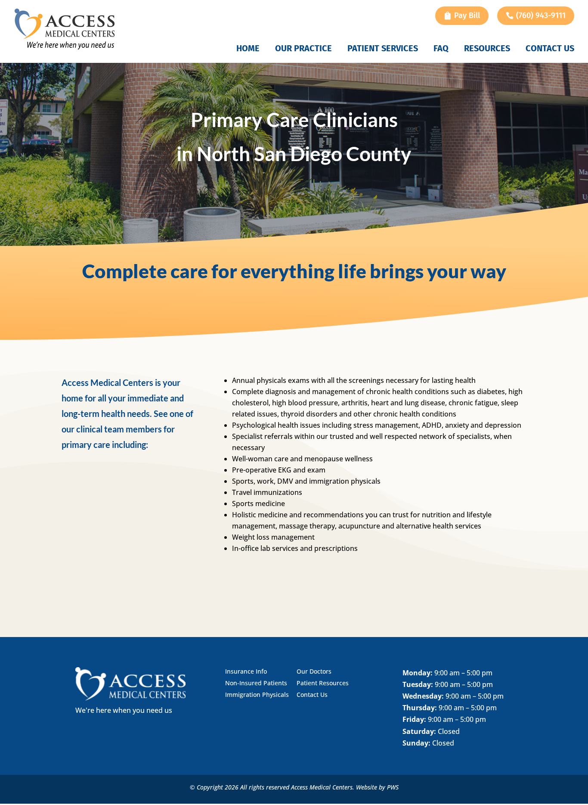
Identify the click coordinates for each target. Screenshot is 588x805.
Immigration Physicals (257, 694)
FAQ (441, 49)
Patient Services (382, 49)
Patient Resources (323, 683)
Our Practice (303, 49)
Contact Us (550, 49)
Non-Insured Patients (256, 683)
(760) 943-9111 (541, 15)
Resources (487, 49)
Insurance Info (246, 671)
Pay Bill (467, 15)
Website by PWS (377, 787)
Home (248, 49)
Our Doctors (314, 671)
